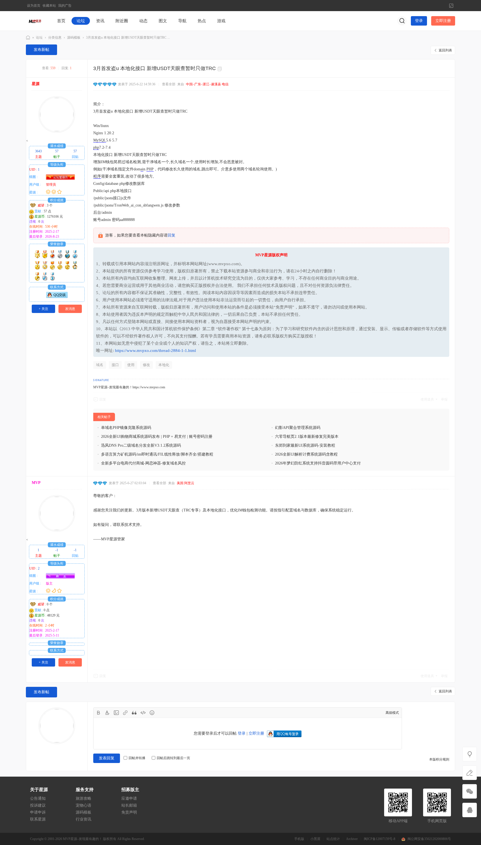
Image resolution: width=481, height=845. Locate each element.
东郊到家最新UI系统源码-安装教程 (305, 445)
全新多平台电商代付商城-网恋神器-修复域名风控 (143, 463)
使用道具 (427, 399)
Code (143, 712)
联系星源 (38, 819)
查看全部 (168, 84)
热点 (202, 21)
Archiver (352, 839)
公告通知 (38, 798)
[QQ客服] (469, 810)
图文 (163, 21)
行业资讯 (83, 819)
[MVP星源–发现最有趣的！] (35, 21)
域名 (99, 365)
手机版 (299, 839)
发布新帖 (41, 50)
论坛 (81, 21)
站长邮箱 (129, 805)
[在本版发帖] (469, 773)
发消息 (70, 309)
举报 (444, 399)
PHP (150, 169)
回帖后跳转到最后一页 (173, 758)
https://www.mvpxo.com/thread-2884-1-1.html (155, 350)
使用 (130, 365)
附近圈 (122, 21)
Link (125, 712)
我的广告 (65, 6)
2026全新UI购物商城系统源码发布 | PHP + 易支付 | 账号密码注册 (156, 436)
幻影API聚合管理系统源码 (297, 428)
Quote (134, 712)
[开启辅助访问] (442, 5)
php (96, 147)
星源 (36, 84)
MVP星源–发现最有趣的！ (28, 38)
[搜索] (402, 21)
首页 (61, 21)
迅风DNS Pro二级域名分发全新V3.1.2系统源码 (141, 445)
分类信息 (55, 37)
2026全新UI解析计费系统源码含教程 (306, 454)
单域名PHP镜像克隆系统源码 (126, 428)
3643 (38, 151)
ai (142, 169)
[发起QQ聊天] (57, 297)
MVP (36, 483)
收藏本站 (49, 6)
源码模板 (73, 37)
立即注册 (443, 21)
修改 (146, 365)
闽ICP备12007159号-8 (379, 839)
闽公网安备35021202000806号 (429, 839)
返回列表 (445, 50)
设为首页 (33, 6)
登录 (419, 21)
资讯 (100, 21)
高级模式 (392, 713)
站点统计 (333, 839)
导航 (182, 21)
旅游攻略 (83, 798)
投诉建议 (38, 805)
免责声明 (129, 812)
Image (116, 712)
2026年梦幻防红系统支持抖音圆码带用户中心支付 (318, 463)
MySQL (99, 140)
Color (107, 712)
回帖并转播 (137, 758)
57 (56, 151)
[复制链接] (220, 69)
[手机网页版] (469, 791)
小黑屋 (315, 839)
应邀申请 (129, 798)
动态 (143, 21)
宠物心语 (83, 805)
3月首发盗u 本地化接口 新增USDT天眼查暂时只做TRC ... (128, 37)
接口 (115, 365)
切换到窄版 (451, 5)
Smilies (152, 712)
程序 (97, 176)
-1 (56, 550)
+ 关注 (43, 309)
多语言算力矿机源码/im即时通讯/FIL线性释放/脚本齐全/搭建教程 (157, 454)
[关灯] (469, 754)
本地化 (163, 365)
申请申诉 (38, 812)
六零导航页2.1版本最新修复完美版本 (306, 436)
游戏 (221, 21)
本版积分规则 (439, 759)
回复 (171, 235)
